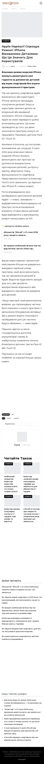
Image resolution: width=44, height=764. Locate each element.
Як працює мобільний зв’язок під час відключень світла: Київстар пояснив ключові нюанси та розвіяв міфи (19, 611)
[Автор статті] (22, 436)
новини (16, 418)
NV (12, 414)
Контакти (22, 759)
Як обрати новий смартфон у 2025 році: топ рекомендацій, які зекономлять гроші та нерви (22, 600)
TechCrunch (8, 182)
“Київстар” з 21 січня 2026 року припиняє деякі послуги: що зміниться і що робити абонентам (22, 712)
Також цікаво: (17, 694)
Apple (9, 418)
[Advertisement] (22, 387)
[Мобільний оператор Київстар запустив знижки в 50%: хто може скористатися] (12, 468)
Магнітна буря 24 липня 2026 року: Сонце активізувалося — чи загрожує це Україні (23, 703)
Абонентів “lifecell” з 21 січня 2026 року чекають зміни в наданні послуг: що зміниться (20, 590)
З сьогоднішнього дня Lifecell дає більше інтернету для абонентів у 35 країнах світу (21, 731)
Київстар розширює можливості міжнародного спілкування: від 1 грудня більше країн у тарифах (20, 621)
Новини (6, 41)
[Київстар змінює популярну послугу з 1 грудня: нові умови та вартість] (12, 501)
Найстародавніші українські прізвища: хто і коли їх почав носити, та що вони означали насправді (22, 721)
